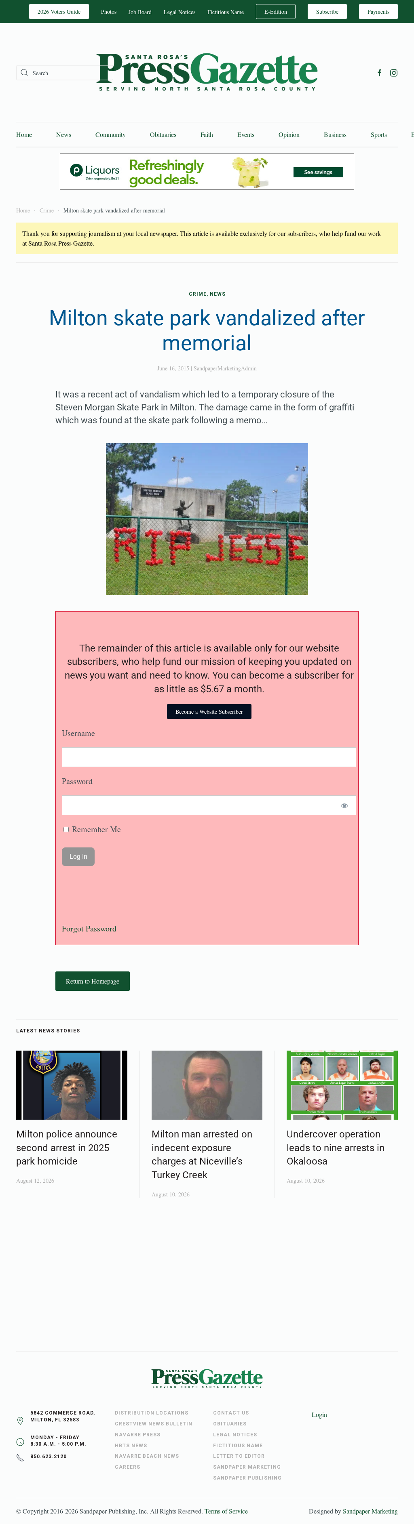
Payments (378, 11)
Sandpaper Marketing (370, 1511)
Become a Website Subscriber (209, 711)
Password (77, 781)
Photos (108, 11)
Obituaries (163, 134)
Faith (207, 134)
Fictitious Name (225, 12)
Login (319, 1414)
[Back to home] (207, 72)
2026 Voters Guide (59, 11)
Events (245, 134)
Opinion (289, 134)
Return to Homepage (92, 981)
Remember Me (95, 829)
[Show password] (344, 805)
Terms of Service (226, 1511)
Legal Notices (179, 12)
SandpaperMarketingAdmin (225, 368)
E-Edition (275, 11)
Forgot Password (89, 928)
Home (24, 134)
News (63, 134)
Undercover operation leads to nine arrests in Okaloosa (335, 1148)
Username (78, 732)
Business (335, 134)
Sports (379, 134)
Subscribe (327, 11)
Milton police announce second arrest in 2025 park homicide (66, 1148)
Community (110, 134)
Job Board (140, 12)
